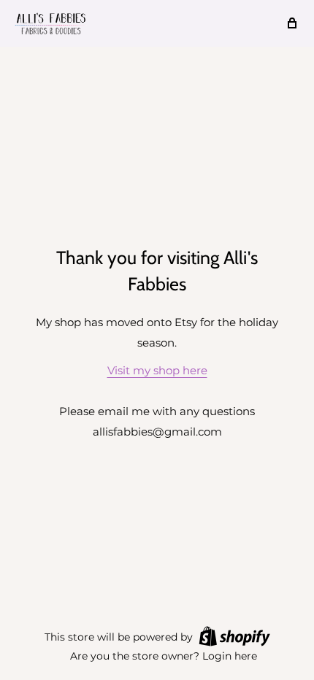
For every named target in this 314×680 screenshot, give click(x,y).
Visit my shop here (157, 370)
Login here (229, 655)
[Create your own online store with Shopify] (234, 636)
